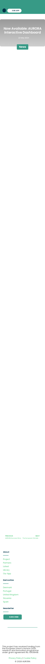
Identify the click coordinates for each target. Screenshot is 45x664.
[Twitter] (25, 10)
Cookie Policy (29, 658)
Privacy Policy (15, 658)
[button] (4, 10)
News (22, 47)
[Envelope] (40, 10)
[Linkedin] (36, 10)
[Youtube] (32, 10)
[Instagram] (28, 10)
